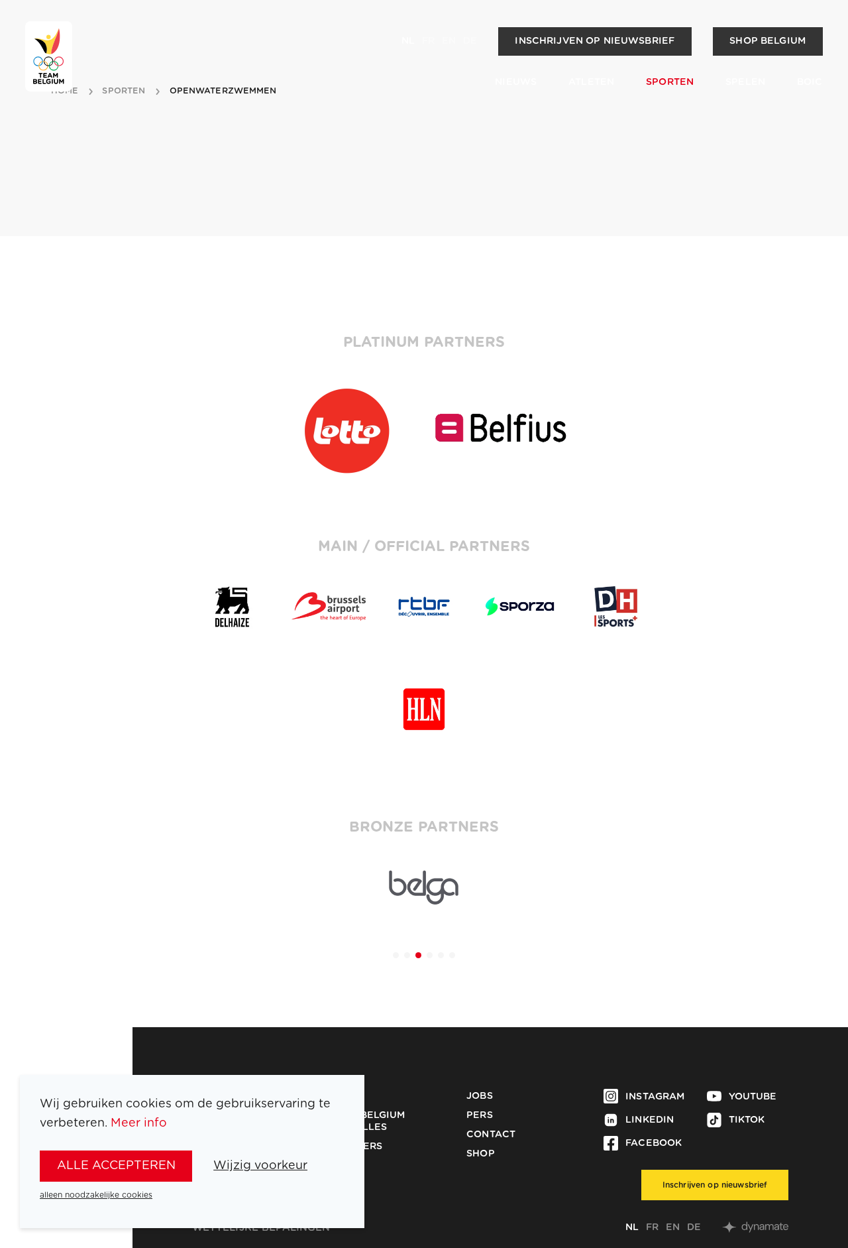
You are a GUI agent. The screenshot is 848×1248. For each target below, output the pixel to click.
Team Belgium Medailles (367, 1121)
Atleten (591, 82)
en (449, 41)
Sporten (670, 82)
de (470, 41)
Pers (479, 1115)
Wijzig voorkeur (260, 1166)
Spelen (745, 82)
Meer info (139, 1123)
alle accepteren (116, 1166)
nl (408, 41)
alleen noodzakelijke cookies (96, 1195)
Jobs (479, 1096)
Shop (480, 1153)
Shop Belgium (767, 41)
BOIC (810, 82)
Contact (490, 1134)
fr (428, 41)
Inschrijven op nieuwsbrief (594, 41)
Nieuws (516, 82)
